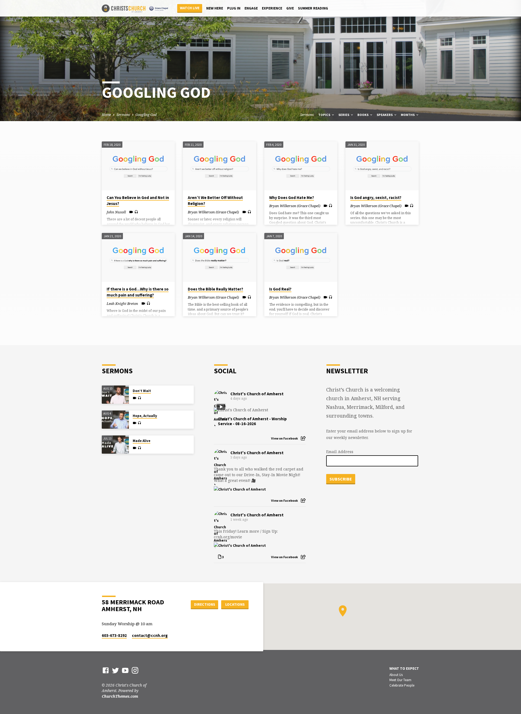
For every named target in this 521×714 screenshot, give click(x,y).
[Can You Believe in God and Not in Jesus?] (138, 165)
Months (408, 115)
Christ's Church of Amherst (257, 393)
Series (344, 115)
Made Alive (141, 440)
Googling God (146, 114)
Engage (251, 8)
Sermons (123, 114)
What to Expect (404, 668)
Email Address (339, 451)
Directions (204, 604)
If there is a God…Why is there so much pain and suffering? (138, 292)
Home (106, 114)
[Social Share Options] (303, 438)
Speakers (385, 115)
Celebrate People (401, 685)
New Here (214, 8)
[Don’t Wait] (115, 395)
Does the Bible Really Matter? (215, 289)
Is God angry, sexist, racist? (375, 197)
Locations (235, 604)
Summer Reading (313, 8)
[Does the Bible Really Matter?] (219, 257)
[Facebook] (106, 670)
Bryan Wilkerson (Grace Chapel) (213, 212)
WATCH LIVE (189, 8)
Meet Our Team (400, 680)
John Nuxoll (116, 212)
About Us (396, 674)
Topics (324, 115)
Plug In (233, 8)
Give (290, 8)
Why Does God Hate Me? (291, 197)
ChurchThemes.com (120, 696)
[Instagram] (135, 670)
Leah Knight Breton (122, 303)
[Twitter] (115, 670)
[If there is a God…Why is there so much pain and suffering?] (138, 257)
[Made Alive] (115, 444)
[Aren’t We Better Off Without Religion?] (219, 165)
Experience (272, 8)
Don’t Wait (142, 390)
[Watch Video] (131, 212)
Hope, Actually (145, 415)
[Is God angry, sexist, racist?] (381, 165)
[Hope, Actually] (115, 419)
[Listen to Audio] (136, 211)
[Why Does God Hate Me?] (300, 165)
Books (363, 115)
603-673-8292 (114, 635)
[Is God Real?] (300, 257)
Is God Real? (280, 289)
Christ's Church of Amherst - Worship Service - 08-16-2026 (252, 421)
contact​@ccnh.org (150, 635)
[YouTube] (125, 670)
